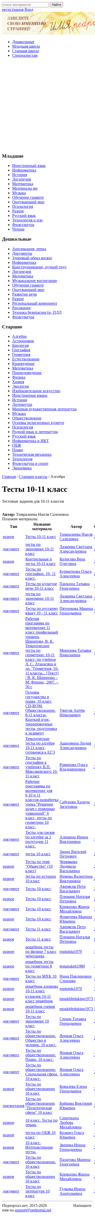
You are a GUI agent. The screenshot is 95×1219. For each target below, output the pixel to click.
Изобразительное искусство (36, 391)
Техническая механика (31, 454)
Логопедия (21, 179)
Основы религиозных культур (38, 422)
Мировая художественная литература (44, 409)
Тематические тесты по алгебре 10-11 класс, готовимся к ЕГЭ (40, 745)
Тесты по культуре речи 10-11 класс (41, 586)
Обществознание (27, 418)
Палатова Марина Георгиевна (75, 1161)
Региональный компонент (34, 303)
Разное (18, 211)
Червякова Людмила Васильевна (70, 866)
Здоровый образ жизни (32, 258)
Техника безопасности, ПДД (37, 312)
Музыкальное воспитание (34, 280)
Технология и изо (27, 220)
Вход (29, 9)
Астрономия (23, 341)
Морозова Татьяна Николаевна (75, 652)
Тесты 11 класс (38, 929)
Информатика (24, 170)
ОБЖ (16, 445)
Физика (18, 377)
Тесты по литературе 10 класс (37, 1191)
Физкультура (23, 224)
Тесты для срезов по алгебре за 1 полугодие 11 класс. (40, 839)
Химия (18, 382)
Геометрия (21, 354)
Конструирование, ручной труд (39, 267)
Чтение (18, 229)
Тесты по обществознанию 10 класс (40, 1088)
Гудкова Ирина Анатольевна (72, 1191)
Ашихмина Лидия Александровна (75, 745)
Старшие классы (33, 476)
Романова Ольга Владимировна (74, 766)
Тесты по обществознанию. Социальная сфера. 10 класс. (41, 1072)
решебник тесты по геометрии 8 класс (39, 966)
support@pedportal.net (33, 1210)
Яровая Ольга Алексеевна (71, 1038)
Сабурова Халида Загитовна (75, 804)
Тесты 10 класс (38, 889)
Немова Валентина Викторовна (76, 878)
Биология (20, 345)
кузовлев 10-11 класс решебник (39, 998)
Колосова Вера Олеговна (72, 561)
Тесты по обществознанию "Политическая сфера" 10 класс (40, 1106)
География (21, 350)
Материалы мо (24, 188)
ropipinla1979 (71, 951)
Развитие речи (24, 294)
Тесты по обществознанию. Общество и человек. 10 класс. (40, 1038)
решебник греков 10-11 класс (40, 1008)
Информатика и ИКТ (30, 441)
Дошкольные (23, 42)
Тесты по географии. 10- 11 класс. (40, 573)
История (19, 175)
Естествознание (26, 359)
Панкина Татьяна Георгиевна (75, 586)
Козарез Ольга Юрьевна (72, 1134)
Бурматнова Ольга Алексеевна (75, 573)
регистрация (13, 9)
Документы (22, 253)
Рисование (21, 308)
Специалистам (24, 55)
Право (17, 450)
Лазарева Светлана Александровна (76, 549)
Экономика (22, 468)
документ (11, 549)
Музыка (19, 193)
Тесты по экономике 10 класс (37, 1021)
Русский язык (24, 215)
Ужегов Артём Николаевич (72, 712)
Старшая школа (25, 51)
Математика (22, 184)
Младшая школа (26, 46)
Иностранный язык (29, 165)
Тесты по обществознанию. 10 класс (40, 1162)
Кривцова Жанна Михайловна (74, 908)
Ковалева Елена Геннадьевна (73, 1088)
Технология (22, 459)
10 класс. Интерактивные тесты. (39, 1147)
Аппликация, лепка (29, 249)
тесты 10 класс (38, 854)
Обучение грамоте (28, 197)
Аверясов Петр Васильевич (73, 888)
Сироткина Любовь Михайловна (71, 1122)
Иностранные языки (29, 395)
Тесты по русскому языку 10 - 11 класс (41, 610)
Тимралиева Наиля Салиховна (76, 536)
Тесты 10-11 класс (40, 536)
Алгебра (19, 336)
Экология (20, 386)
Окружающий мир (28, 202)
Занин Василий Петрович (73, 853)
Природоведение (27, 373)
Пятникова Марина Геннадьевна (76, 610)
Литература (22, 404)
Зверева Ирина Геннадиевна (72, 1147)
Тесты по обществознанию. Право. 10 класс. (40, 1055)
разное (8, 536)
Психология (22, 206)
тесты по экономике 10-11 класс (39, 549)
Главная (9, 476)
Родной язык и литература (35, 432)
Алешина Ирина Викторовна (74, 839)
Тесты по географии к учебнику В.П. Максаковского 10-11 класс (41, 767)
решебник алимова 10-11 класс (41, 988)
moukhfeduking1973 (76, 999)
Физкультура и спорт (30, 463)
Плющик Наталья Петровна (75, 898)
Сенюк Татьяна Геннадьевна (73, 1021)
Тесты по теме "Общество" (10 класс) (39, 866)
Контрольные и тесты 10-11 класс (40, 561)
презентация (13, 1105)
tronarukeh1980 (72, 966)
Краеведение (23, 363)
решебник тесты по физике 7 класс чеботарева (40, 951)
